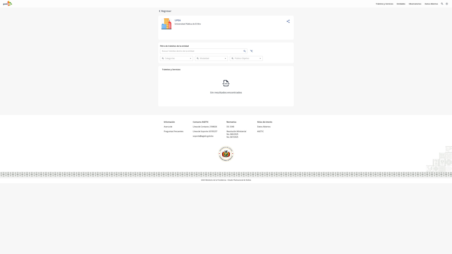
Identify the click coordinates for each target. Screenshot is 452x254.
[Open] (190, 58)
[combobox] (174, 58)
